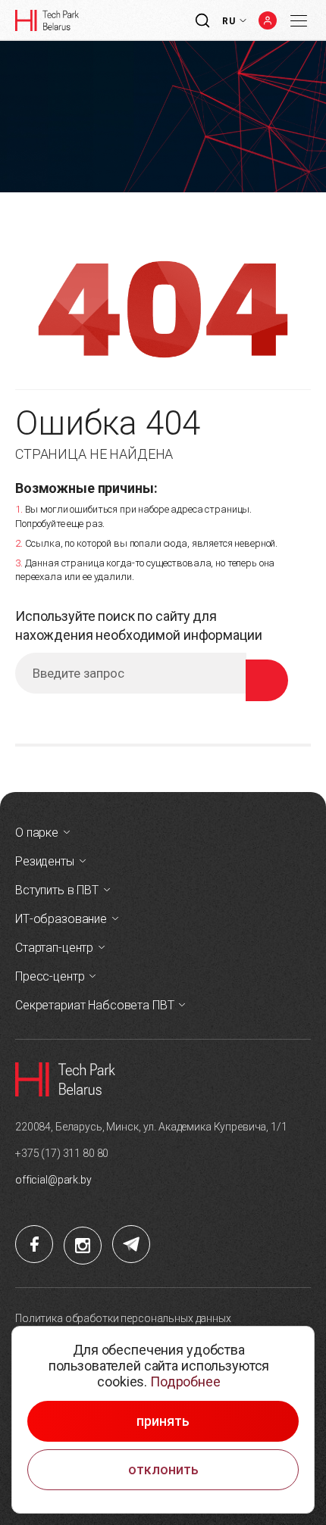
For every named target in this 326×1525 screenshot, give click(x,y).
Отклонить (163, 1469)
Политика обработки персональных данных (123, 1318)
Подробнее (185, 1381)
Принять (163, 1421)
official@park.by (53, 1180)
